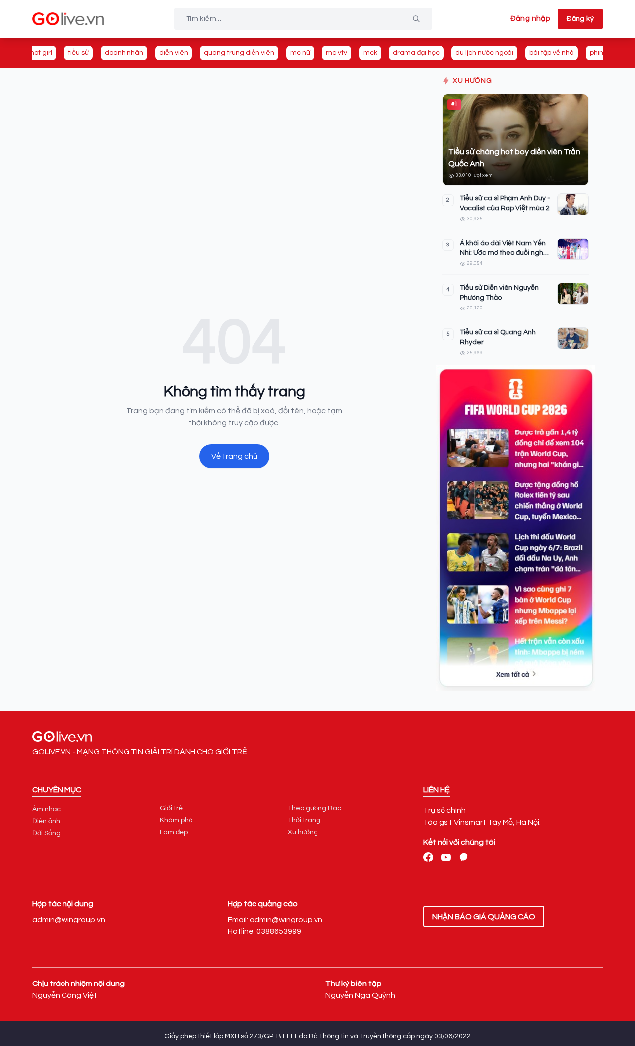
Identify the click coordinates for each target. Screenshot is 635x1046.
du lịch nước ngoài (484, 52)
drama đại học (416, 52)
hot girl (41, 52)
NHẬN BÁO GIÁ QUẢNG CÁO (483, 917)
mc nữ (300, 52)
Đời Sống (46, 833)
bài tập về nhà (551, 52)
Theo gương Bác (314, 808)
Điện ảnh (46, 821)
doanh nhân (124, 52)
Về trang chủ (234, 456)
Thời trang (304, 820)
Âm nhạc (46, 809)
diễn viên (173, 52)
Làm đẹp (174, 832)
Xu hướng (303, 832)
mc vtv (336, 52)
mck (370, 52)
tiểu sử (78, 52)
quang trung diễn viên (239, 52)
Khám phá (176, 820)
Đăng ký (580, 18)
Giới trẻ (171, 808)
